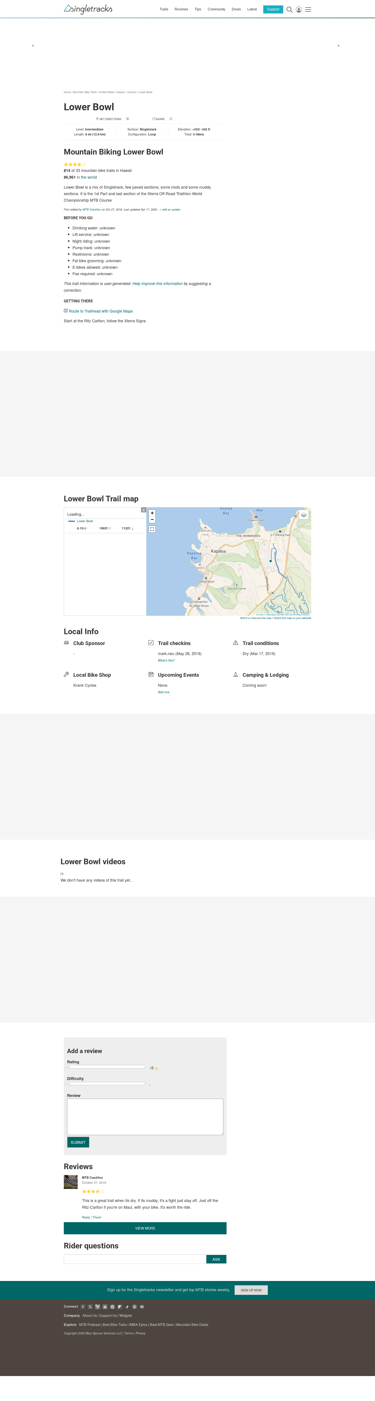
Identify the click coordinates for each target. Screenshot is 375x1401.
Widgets (125, 1315)
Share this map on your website (292, 618)
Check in (179, 119)
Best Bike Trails (115, 1324)
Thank (96, 1217)
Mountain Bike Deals (192, 1324)
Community (216, 9)
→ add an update (169, 209)
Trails (164, 9)
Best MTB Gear (162, 1324)
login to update (253, 660)
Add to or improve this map (255, 618)
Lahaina (132, 92)
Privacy (141, 1333)
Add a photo (138, 119)
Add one (163, 692)
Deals (236, 9)
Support (273, 9)
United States (107, 92)
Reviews (181, 9)
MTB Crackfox (92, 209)
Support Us (108, 1315)
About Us (89, 1315)
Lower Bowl (145, 92)
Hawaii (121, 92)
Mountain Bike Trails (85, 92)
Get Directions (110, 119)
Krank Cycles (84, 685)
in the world (87, 177)
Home (67, 92)
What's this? (166, 660)
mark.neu (166, 653)
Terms (128, 1333)
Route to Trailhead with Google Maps (101, 311)
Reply (86, 1217)
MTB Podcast (89, 1324)
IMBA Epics (138, 1324)
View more (145, 1228)
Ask (216, 1259)
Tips (198, 9)
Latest (252, 9)
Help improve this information (157, 283)
